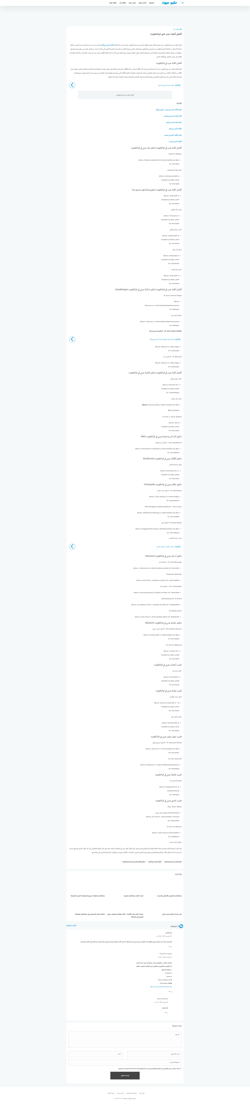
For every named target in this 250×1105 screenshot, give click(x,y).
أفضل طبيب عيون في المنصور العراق (135, 18)
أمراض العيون (142, 3)
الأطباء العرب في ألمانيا (154, 862)
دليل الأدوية (111, 1093)
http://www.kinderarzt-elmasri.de (161, 987)
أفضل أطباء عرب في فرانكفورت (172, 862)
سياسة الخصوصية (131, 1093)
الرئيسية (151, 3)
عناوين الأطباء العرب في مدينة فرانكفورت (133, 862)
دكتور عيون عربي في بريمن (178, 19)
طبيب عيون (132, 3)
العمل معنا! (120, 1093)
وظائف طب (122, 3)
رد (171, 947)
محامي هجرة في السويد (156, 20)
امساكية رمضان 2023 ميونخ (167, 19)
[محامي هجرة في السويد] (157, 17)
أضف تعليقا (71, 925)
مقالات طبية (113, 3)
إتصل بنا (141, 1093)
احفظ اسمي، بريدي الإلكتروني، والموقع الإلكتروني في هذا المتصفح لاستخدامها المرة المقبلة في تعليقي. (149, 1069)
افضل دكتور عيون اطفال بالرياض (145, 19)
